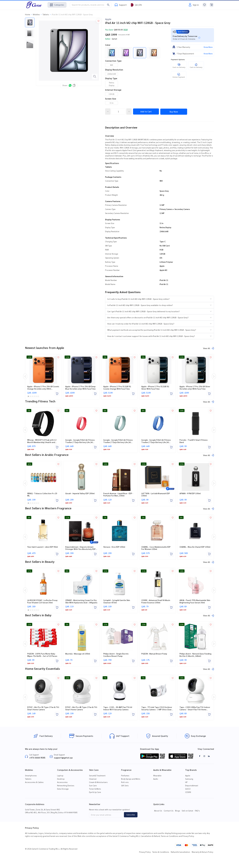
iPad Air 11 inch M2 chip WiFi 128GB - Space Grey (72, 14)
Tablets (46, 14)
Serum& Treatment (97, 775)
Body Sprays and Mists (130, 779)
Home (27, 14)
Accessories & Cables (34, 782)
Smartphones (31, 775)
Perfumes (125, 775)
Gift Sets (125, 785)
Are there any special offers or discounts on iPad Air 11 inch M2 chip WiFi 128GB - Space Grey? (148, 317)
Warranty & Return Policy (202, 852)
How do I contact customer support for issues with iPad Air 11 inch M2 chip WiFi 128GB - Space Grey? (151, 336)
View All (206, 348)
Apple (108, 19)
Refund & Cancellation (180, 852)
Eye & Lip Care (95, 792)
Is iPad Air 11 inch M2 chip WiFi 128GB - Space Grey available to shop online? (140, 305)
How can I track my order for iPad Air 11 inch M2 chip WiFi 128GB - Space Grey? (140, 323)
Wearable (157, 775)
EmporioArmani (191, 785)
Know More (208, 47)
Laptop (60, 775)
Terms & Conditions (160, 852)
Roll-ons (125, 782)
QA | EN (138, 4)
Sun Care (93, 785)
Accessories (62, 782)
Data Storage (63, 788)
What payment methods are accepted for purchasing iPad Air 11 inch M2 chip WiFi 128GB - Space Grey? (151, 330)
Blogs (177, 810)
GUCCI (187, 788)
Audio (155, 779)
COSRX (188, 792)
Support (123, 4)
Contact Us (168, 810)
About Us (158, 810)
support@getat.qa (63, 757)
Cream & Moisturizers (98, 782)
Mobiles (36, 14)
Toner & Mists (95, 788)
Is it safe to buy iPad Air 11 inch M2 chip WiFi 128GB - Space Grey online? (138, 299)
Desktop (61, 779)
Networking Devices (65, 785)
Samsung (189, 779)
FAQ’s (197, 810)
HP (186, 782)
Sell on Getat (187, 810)
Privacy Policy (145, 852)
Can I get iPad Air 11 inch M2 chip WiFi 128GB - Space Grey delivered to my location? (143, 311)
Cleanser (93, 779)
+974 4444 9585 (37, 757)
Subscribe (130, 814)
